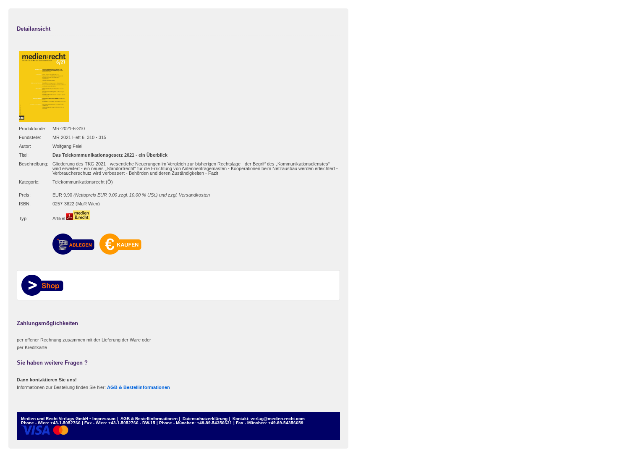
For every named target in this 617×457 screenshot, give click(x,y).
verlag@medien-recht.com (278, 418)
